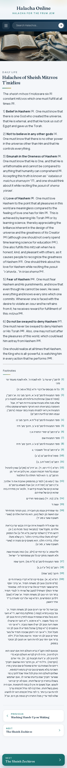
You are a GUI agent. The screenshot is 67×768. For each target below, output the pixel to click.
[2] (12, 103)
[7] (32, 180)
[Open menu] (6, 25)
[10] (47, 217)
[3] (32, 111)
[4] (55, 133)
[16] (20, 313)
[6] (59, 170)
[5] (59, 156)
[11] (5, 237)
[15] (32, 279)
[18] (22, 330)
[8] (32, 198)
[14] (41, 271)
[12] (54, 242)
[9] (46, 212)
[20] (49, 358)
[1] (51, 93)
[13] (20, 261)
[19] (38, 340)
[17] (60, 321)
